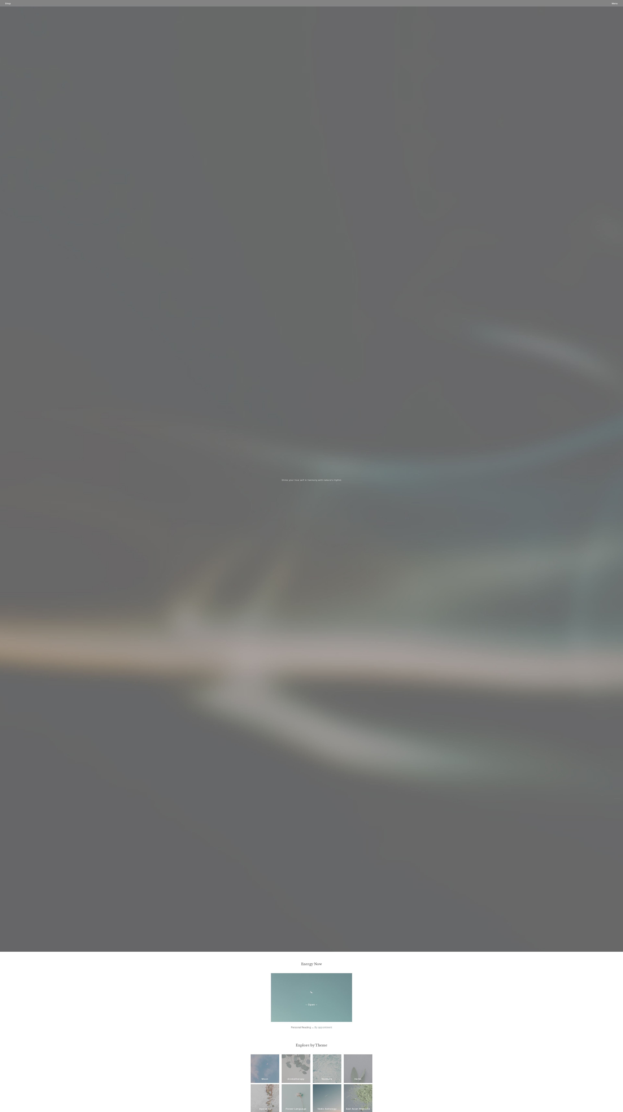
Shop (8, 3)
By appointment (323, 1027)
